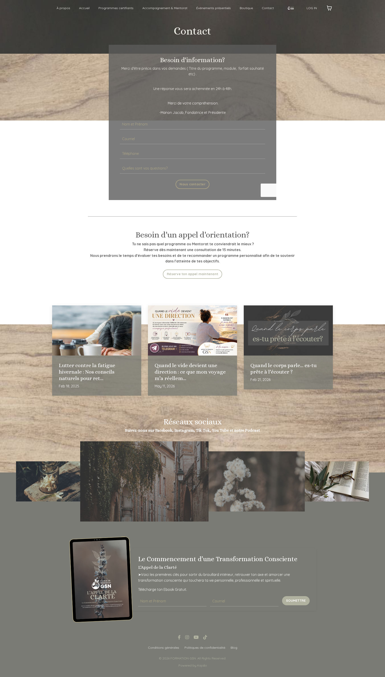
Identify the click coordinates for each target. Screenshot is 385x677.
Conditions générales (163, 648)
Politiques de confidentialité (204, 648)
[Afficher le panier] (329, 8)
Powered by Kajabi (192, 665)
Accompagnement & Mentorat (164, 8)
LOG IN (312, 8)
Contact (268, 8)
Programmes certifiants (115, 8)
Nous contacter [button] (192, 184)
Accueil (84, 8)
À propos (63, 8)
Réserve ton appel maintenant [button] (192, 274)
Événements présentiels (213, 8)
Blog (234, 648)
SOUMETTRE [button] (296, 601)
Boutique (246, 8)
